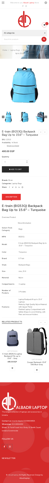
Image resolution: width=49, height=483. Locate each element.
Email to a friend (13, 146)
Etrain (10, 180)
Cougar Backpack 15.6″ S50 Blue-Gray (36, 363)
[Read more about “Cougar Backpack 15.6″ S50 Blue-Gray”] (36, 370)
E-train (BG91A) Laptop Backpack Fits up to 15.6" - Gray (12, 356)
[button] (12, 368)
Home (5, 50)
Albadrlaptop (13, 475)
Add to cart (16, 169)
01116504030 (17, 424)
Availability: (6, 142)
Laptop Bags (15, 50)
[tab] (11, 197)
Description (11, 197)
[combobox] (24, 33)
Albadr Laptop (28, 3)
